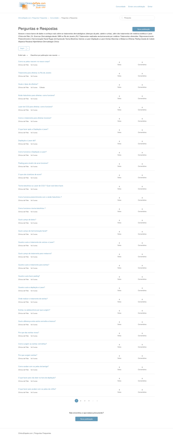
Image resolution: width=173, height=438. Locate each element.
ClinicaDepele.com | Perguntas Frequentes (32, 18)
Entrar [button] (150, 6)
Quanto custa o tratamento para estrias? (33, 264)
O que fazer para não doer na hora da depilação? (37, 377)
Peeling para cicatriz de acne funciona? (33, 163)
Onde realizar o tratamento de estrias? (33, 298)
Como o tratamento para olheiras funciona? (34, 118)
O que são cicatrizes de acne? (30, 174)
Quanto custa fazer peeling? (29, 276)
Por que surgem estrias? (27, 355)
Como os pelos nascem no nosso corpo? (34, 61)
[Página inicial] (32, 12)
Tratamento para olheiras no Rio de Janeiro (34, 72)
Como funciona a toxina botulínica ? (32, 208)
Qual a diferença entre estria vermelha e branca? (37, 321)
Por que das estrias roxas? (28, 332)
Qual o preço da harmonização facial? (32, 231)
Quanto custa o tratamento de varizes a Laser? (36, 242)
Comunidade (120, 6)
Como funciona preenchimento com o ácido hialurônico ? (40, 197)
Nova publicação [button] (143, 29)
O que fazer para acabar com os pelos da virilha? (37, 389)
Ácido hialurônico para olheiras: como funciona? (36, 95)
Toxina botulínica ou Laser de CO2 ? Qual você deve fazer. (40, 185)
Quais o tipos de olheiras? (28, 84)
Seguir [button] (22, 48)
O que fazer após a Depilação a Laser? (33, 129)
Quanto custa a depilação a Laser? (31, 287)
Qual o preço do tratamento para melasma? (35, 253)
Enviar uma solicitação (136, 6)
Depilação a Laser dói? (27, 140)
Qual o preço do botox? (27, 219)
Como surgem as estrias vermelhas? (32, 343)
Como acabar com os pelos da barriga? (33, 366)
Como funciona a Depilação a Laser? (32, 151)
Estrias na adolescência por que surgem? (34, 310)
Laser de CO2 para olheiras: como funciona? (35, 106)
